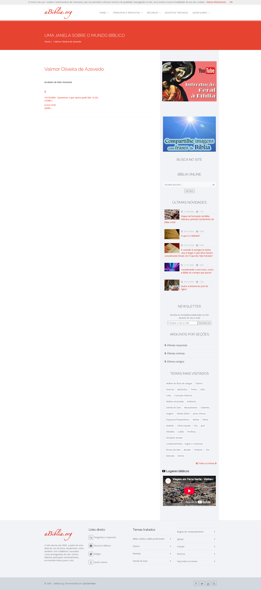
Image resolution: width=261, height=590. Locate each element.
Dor (208, 449)
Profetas (191, 431)
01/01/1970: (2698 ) (50, 107)
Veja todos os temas (187, 561)
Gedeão (170, 425)
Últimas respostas (176, 345)
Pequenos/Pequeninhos (177, 419)
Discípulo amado (174, 437)
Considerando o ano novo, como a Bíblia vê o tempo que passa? (197, 271)
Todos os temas (206, 463)
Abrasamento (190, 407)
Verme (181, 455)
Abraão (187, 449)
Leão (168, 395)
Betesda (170, 455)
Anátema (191, 401)
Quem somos (200, 12)
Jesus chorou (199, 413)
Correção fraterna (183, 395)
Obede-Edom (183, 413)
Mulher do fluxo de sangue (179, 383)
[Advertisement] (101, 146)
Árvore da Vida (173, 449)
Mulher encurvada (175, 401)
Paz (195, 425)
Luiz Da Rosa (88, 583)
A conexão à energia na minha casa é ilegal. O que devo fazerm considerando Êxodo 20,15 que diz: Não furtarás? (188, 252)
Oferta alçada (183, 425)
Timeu (194, 389)
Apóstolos (182, 389)
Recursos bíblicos (102, 545)
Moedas (137, 553)
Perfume (198, 449)
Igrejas (180, 539)
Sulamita (205, 407)
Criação (180, 546)
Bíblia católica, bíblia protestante (148, 538)
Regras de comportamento (190, 531)
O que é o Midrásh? (190, 235)
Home (103, 12)
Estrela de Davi (173, 407)
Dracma (170, 389)
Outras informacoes (216, 2)
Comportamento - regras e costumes (184, 443)
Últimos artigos (175, 361)
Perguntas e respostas (126, 12)
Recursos (152, 12)
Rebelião (170, 431)
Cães (202, 389)
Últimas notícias (175, 353)
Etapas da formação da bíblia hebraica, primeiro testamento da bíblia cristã (189, 219)
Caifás (181, 431)
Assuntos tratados (176, 12)
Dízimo (199, 383)
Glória (205, 419)
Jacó (203, 425)
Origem (169, 413)
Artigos (97, 553)
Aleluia (196, 419)
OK (231, 2)
